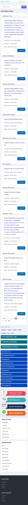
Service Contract (5, 466)
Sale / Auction (5, 448)
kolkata (9, 330)
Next (9, 320)
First (4, 318)
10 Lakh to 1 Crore (6, 428)
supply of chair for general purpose (14, 168)
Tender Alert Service (6, 352)
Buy (3, 445)
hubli (12, 333)
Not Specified (5, 422)
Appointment (5, 457)
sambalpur (3, 330)
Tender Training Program (7, 378)
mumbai (15, 330)
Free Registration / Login (10, 337)
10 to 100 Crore (5, 434)
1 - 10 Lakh (4, 425)
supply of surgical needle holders (13, 119)
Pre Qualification (5, 460)
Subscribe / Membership (10, 342)
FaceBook (3, 495)
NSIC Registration (6, 359)
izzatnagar (3, 333)
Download (21, 50)
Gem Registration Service (7, 363)
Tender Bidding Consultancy (8, 355)
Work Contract (5, 454)
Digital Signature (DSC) (7, 374)
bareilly (19, 330)
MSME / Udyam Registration (8, 366)
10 (5, 320)
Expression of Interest (7, 463)
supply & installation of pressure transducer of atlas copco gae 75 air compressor (14, 63)
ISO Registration (5, 370)
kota (9, 333)
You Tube (3, 500)
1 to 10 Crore (5, 431)
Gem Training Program (7, 381)
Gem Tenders (5, 469)
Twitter (3, 498)
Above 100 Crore (5, 437)
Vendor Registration (6, 385)
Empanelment (5, 451)
